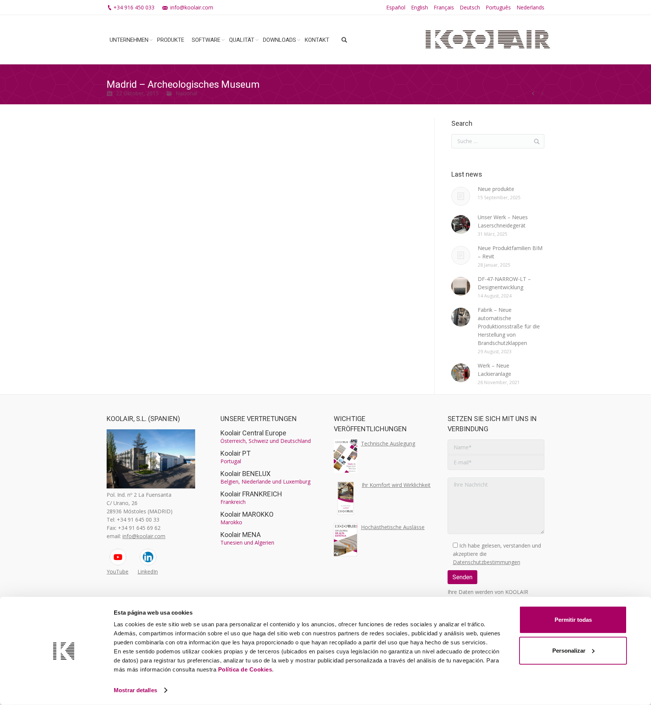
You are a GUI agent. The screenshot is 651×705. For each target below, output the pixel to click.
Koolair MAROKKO (247, 514)
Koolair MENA (240, 535)
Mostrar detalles (135, 690)
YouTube (117, 571)
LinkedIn (148, 571)
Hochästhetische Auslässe (393, 527)
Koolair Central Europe (253, 433)
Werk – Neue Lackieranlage (494, 369)
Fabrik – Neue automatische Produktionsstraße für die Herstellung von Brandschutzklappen (509, 326)
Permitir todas (573, 619)
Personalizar (568, 650)
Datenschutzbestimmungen (486, 562)
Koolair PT (235, 453)
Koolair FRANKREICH (251, 494)
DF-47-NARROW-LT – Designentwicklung (504, 283)
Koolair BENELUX (245, 474)
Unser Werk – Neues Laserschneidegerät (503, 221)
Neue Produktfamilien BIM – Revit (510, 252)
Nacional (186, 93)
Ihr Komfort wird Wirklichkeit (396, 484)
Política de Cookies (245, 669)
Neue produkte (496, 188)
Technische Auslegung (388, 443)
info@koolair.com (191, 7)
